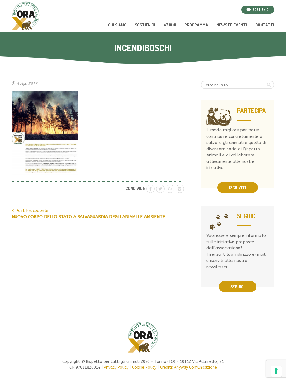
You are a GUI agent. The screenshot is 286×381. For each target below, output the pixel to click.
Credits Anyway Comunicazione (188, 367)
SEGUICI (237, 286)
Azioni (170, 25)
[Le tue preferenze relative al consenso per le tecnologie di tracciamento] (276, 371)
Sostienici (145, 25)
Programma (196, 25)
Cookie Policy (144, 367)
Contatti (264, 25)
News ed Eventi (231, 25)
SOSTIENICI (260, 10)
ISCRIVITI (237, 187)
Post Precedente (88, 214)
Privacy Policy (116, 367)
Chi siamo (117, 25)
